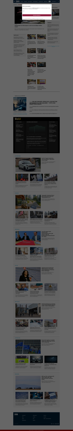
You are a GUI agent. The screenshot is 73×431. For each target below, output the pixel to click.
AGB (33, 18)
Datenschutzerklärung (27, 18)
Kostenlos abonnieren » (37, 15)
